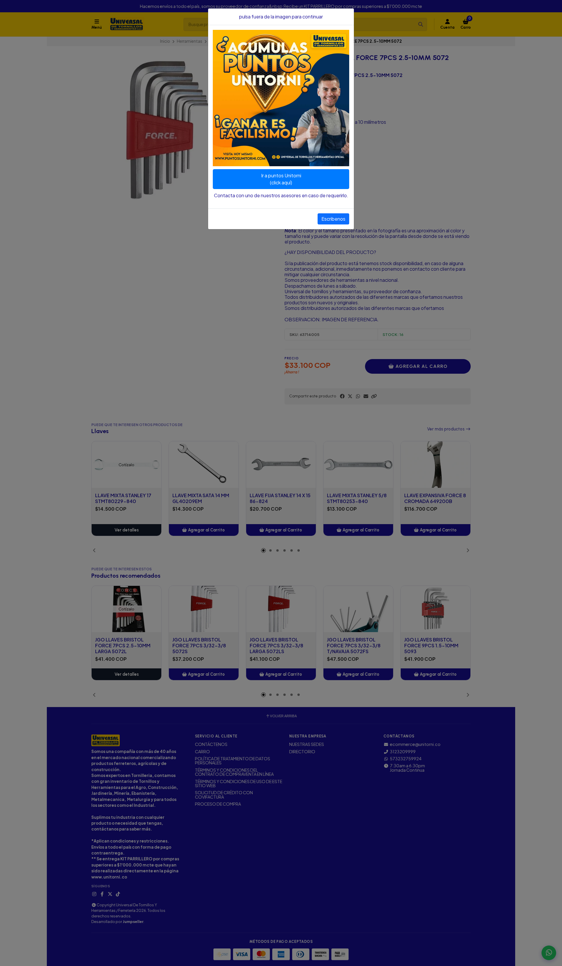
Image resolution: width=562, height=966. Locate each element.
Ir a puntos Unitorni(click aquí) (281, 179)
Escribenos (333, 219)
